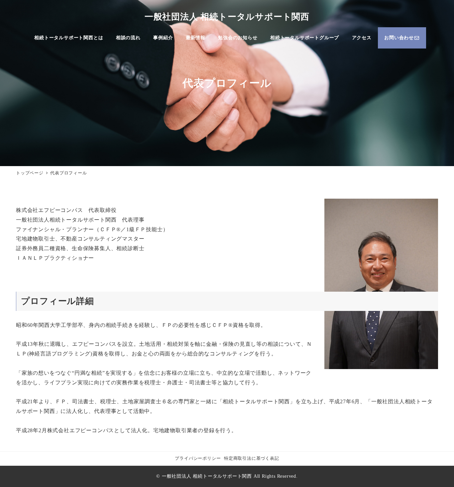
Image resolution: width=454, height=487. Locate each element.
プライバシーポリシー (198, 458)
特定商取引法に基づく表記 (251, 458)
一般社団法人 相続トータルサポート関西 (227, 17)
